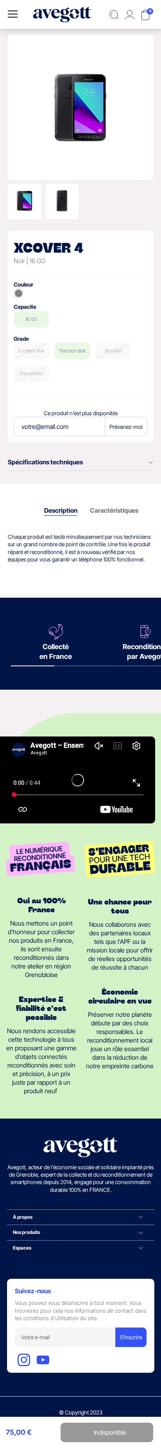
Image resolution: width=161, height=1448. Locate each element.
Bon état (113, 351)
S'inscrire (131, 1337)
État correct (31, 373)
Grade (21, 338)
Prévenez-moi (126, 426)
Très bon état (72, 351)
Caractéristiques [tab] (114, 510)
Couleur (23, 284)
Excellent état (31, 351)
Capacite (25, 306)
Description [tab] (60, 510)
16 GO (31, 319)
